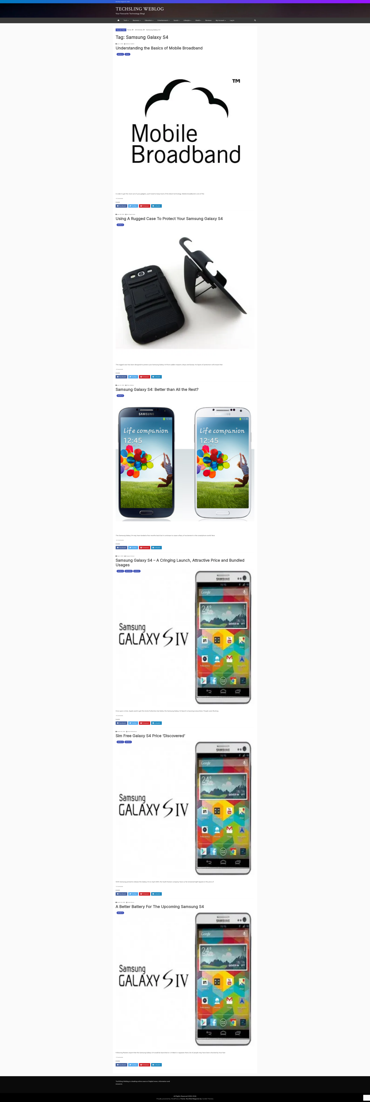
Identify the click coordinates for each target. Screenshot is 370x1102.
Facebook (122, 206)
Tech (125, 20)
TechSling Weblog (140, 9)
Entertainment (163, 20)
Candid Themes (207, 1099)
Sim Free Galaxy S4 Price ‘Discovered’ (150, 735)
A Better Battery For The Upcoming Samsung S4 (160, 906)
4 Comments (119, 369)
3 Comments (119, 1057)
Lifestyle (187, 20)
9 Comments (119, 715)
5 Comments (119, 886)
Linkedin (157, 206)
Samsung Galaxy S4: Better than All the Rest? (157, 389)
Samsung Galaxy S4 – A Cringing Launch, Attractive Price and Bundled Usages (180, 562)
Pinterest (145, 206)
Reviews (208, 20)
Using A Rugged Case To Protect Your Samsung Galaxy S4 (169, 218)
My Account (220, 20)
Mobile (120, 54)
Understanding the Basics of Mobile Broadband (159, 48)
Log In (232, 20)
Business (136, 20)
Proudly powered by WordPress (167, 1099)
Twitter (134, 206)
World (197, 20)
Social (176, 20)
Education (148, 20)
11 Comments (120, 540)
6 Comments (119, 198)
